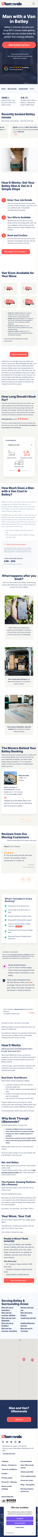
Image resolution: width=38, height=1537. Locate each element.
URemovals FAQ (27, 1472)
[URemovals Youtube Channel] (19, 1442)
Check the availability (19, 354)
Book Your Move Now (18, 1280)
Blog (22, 1485)
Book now (19, 1419)
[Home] (12, 4)
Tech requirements (28, 1476)
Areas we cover (27, 1480)
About (4, 1465)
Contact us (12, 1465)
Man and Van (12, 89)
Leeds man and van (28, 1318)
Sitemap (13, 1482)
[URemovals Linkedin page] (7, 1442)
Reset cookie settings (7, 1487)
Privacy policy (7, 1478)
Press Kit (5, 1482)
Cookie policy (18, 1527)
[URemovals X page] (11, 1442)
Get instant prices (19, 44)
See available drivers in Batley (15, 251)
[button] (33, 4)
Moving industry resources (27, 1490)
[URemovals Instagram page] (15, 1442)
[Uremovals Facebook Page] (3, 1442)
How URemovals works (27, 1466)
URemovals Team (19, 1009)
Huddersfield (23, 89)
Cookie (4, 1473)
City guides (30, 1485)
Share (33, 1013)
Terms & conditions (9, 1469)
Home (4, 89)
